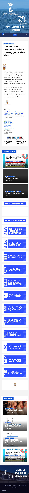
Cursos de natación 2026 (15, 163)
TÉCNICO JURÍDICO (12, 178)
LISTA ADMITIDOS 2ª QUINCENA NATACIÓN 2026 (14, 426)
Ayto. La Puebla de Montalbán (20, 472)
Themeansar (15, 487)
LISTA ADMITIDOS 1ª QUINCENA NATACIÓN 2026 (14, 441)
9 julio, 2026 (9, 428)
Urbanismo (18, 191)
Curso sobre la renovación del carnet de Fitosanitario (20, 141)
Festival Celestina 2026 (14, 410)
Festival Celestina (9, 408)
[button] (26, 34)
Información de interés (9, 43)
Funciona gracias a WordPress (11, 485)
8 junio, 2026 (9, 460)
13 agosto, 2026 (10, 412)
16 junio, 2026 (9, 444)
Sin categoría (8, 422)
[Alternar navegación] (15, 35)
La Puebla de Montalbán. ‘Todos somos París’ (8, 113)
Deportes (7, 161)
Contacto (4, 490)
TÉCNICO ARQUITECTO (14, 193)
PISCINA (11, 438)
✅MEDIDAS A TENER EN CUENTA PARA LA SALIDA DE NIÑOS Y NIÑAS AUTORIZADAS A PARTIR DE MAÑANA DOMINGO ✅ (9, 125)
